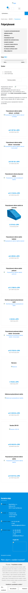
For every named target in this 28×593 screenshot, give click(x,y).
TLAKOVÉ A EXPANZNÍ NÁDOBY (12, 31)
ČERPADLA (7, 35)
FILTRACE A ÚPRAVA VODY (10, 48)
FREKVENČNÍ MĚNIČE (9, 46)
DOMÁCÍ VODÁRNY (9, 42)
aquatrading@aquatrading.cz (18, 525)
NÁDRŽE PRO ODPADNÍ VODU (11, 40)
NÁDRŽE (11, 19)
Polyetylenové (17, 19)
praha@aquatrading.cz (18, 535)
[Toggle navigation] (19, 8)
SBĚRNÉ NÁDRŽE (8, 33)
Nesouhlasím (13, 588)
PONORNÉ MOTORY (9, 37)
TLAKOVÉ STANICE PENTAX (11, 44)
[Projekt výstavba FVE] (19, 546)
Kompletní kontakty (6, 555)
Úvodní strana (4, 19)
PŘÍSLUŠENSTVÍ (8, 51)
